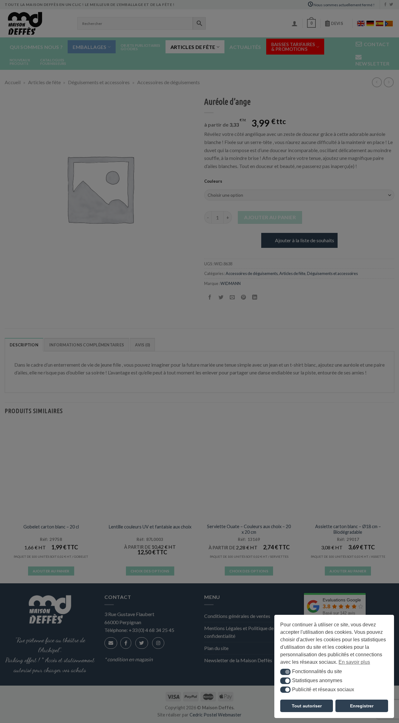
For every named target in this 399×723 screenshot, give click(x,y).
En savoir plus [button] (354, 662)
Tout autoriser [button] (307, 705)
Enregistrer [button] (361, 705)
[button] (285, 672)
